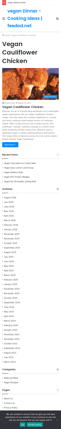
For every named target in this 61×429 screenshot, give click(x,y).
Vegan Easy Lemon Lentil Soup (18, 168)
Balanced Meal (11, 378)
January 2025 (10, 284)
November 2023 (12, 339)
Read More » (10, 144)
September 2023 (12, 348)
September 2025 (12, 248)
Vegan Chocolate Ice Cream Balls (20, 163)
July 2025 (8, 257)
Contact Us (9, 403)
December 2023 (12, 334)
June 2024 (9, 307)
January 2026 (10, 229)
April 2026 (9, 216)
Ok (22, 424)
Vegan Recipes (11, 382)
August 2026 (10, 197)
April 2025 (9, 270)
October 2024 (10, 298)
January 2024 (10, 330)
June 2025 (9, 261)
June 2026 (9, 206)
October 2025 (10, 243)
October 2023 (10, 343)
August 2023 (10, 353)
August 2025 (10, 252)
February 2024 (11, 325)
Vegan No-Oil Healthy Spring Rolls (20, 181)
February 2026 (11, 225)
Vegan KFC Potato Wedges (17, 177)
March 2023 (10, 362)
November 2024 (12, 293)
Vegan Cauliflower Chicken (22, 107)
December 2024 (12, 289)
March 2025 (10, 275)
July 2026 (8, 202)
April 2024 (9, 316)
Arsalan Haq (9, 103)
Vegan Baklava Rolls (17, 2)
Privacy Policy (11, 407)
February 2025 (11, 279)
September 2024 (12, 302)
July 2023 (8, 357)
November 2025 (11, 238)
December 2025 (11, 234)
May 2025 (9, 266)
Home (7, 35)
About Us (8, 398)
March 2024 (10, 321)
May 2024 (9, 311)
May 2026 (9, 211)
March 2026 (10, 220)
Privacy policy (34, 424)
